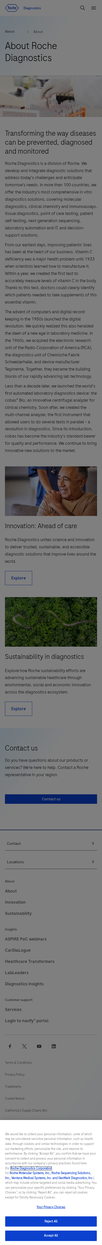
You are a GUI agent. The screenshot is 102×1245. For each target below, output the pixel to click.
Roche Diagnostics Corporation (31, 1168)
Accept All (51, 1235)
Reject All (51, 1221)
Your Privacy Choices (51, 1207)
